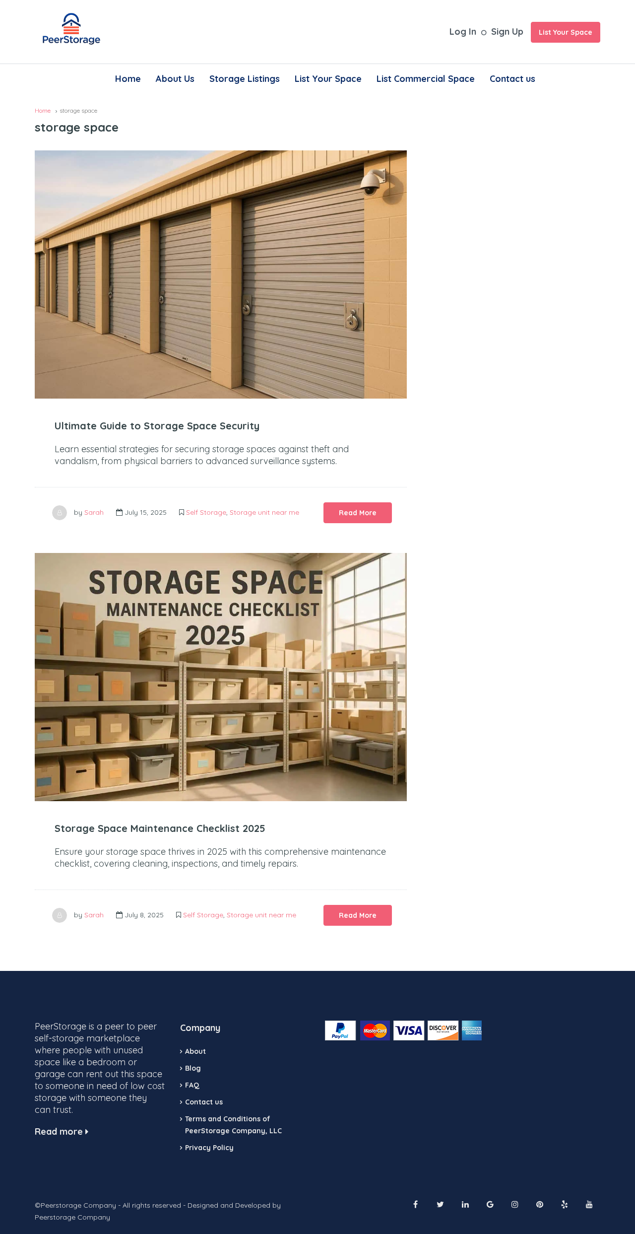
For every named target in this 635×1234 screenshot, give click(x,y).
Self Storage (206, 512)
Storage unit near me (264, 512)
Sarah (94, 512)
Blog (193, 1068)
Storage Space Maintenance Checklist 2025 (160, 828)
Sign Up (507, 31)
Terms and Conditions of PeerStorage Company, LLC (233, 1124)
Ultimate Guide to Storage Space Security (157, 425)
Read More (358, 512)
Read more (60, 1131)
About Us (175, 78)
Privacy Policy (209, 1147)
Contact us (512, 78)
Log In (462, 31)
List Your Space (565, 32)
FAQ (192, 1085)
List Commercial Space (426, 78)
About (195, 1051)
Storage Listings (244, 78)
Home (128, 78)
